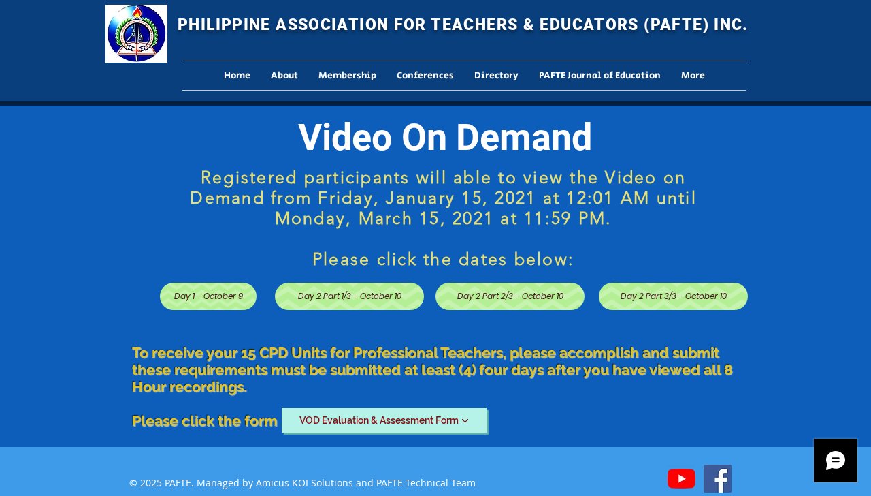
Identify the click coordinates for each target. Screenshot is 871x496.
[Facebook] (718, 479)
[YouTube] (681, 479)
